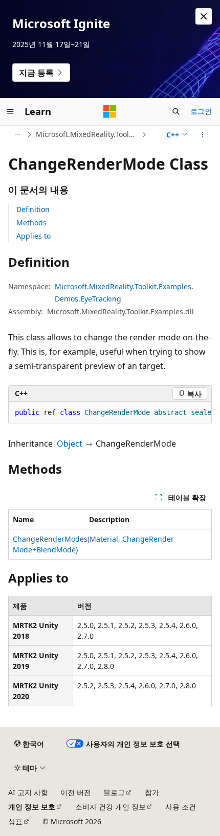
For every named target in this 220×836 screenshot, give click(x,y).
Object (69, 443)
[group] (110, 413)
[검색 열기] (176, 111)
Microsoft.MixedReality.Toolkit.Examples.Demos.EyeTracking (87, 134)
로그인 (201, 111)
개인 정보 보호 (31, 806)
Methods (31, 222)
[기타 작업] (203, 134)
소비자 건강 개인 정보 (110, 806)
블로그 (114, 792)
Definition (33, 209)
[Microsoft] (110, 111)
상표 (15, 821)
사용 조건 (180, 806)
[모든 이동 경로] (17, 134)
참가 (152, 792)
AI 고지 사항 (28, 792)
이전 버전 (75, 792)
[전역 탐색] (10, 111)
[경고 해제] (203, 16)
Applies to (33, 236)
